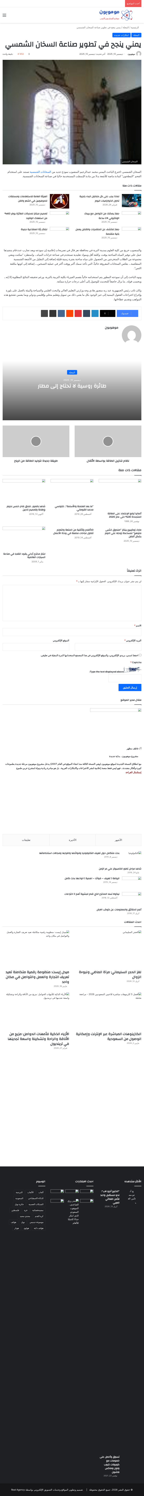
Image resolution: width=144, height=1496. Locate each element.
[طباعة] (44, 313)
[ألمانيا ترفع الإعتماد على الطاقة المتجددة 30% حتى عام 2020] (120, 494)
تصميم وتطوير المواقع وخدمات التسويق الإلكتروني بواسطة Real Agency (47, 1489)
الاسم (137, 625)
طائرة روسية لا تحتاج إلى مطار (72, 385)
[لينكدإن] (95, 313)
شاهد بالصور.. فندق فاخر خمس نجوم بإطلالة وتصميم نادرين (26, 508)
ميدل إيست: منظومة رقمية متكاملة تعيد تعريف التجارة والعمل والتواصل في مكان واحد (37, 977)
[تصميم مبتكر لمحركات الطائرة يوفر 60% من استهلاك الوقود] (59, 217)
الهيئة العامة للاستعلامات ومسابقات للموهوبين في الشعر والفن (27, 198)
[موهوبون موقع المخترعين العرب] (116, 15)
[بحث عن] (139, 16)
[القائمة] (4, 16)
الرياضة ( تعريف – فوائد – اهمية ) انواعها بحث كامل (92, 878)
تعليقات (26, 840)
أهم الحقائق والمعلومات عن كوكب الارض (119, 909)
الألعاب (30, 1192)
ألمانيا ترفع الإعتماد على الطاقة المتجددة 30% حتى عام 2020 (124, 515)
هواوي (26, 1228)
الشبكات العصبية (36, 1204)
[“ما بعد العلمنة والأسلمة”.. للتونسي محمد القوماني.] (72, 491)
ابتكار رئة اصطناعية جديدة (34, 229)
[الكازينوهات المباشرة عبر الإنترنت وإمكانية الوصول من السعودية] (108, 1011)
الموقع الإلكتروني (61, 640)
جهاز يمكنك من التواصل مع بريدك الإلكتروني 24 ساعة (101, 215)
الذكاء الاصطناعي (35, 1198)
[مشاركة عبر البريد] (52, 313)
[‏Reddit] (69, 313)
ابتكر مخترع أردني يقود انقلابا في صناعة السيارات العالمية (24, 556)
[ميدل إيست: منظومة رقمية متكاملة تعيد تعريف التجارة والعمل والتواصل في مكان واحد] (36, 949)
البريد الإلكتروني (132, 640)
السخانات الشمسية (40, 171)
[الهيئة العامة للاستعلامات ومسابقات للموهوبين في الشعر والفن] (59, 201)
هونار (16, 1228)
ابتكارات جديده (121, 35)
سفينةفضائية (37, 1210)
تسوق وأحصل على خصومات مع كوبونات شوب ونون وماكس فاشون (109, 1464)
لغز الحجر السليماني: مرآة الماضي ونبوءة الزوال (110, 974)
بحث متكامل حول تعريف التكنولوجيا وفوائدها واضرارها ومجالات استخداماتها (79, 853)
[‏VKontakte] (61, 313)
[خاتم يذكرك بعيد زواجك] (72, 1212)
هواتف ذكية (38, 1228)
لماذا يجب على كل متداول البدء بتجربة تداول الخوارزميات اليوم (99, 198)
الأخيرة (72, 840)
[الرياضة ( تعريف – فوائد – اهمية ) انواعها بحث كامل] (131, 883)
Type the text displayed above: (106, 671)
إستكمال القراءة (133, 772)
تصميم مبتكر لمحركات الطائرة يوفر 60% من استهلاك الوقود (26, 215)
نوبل (23, 1222)
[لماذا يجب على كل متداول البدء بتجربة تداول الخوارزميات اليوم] (131, 200)
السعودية (19, 1198)
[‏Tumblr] (86, 313)
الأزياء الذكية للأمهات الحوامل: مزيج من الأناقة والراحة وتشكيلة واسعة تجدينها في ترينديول (38, 1039)
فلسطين (15, 1210)
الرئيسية (135, 27)
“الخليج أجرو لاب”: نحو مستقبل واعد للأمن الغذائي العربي (109, 1197)
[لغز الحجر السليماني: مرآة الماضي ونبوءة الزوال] (108, 949)
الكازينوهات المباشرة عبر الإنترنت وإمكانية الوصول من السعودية (108, 1036)
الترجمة (19, 1192)
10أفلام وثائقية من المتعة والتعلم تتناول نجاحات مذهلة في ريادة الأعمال (73, 532)
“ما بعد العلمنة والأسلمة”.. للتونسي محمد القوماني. (74, 508)
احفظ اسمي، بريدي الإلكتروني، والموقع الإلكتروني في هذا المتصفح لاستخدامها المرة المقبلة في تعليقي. (89, 655)
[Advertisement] (72, 804)
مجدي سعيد (25, 1216)
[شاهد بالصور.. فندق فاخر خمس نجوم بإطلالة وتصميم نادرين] (24, 491)
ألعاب (40, 1192)
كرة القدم (39, 1216)
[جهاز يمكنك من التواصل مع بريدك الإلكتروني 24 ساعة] (131, 217)
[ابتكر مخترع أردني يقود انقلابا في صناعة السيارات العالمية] (24, 539)
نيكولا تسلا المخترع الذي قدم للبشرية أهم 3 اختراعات (91, 894)
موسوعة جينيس (36, 1222)
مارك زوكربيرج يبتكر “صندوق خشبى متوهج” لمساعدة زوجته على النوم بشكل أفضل (123, 533)
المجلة (126, 27)
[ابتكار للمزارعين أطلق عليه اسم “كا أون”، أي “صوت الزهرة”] (57, 1206)
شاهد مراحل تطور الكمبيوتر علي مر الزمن (120, 868)
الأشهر (118, 840)
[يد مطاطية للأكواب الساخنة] (57, 1193)
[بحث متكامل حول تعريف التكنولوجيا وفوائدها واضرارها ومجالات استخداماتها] (131, 857)
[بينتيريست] (78, 313)
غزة (25, 1210)
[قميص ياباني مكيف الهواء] (86, 1204)
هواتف (13, 1222)
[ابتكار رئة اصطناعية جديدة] (59, 233)
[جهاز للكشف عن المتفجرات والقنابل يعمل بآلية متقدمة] (131, 233)
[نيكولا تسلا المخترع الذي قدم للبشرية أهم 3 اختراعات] (131, 898)
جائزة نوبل (19, 1204)
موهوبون (131, 54)
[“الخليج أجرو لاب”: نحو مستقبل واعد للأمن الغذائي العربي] (131, 1321)
